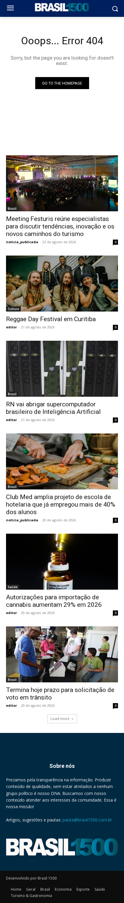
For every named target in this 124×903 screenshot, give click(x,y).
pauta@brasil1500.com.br (87, 820)
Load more (60, 718)
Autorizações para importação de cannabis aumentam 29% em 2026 (54, 601)
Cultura (13, 309)
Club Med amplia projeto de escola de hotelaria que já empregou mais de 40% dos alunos (60, 504)
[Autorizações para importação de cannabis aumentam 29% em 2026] (62, 562)
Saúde (12, 587)
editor (11, 327)
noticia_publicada (22, 242)
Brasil (12, 208)
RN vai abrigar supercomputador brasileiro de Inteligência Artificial (53, 408)
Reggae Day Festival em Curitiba (51, 319)
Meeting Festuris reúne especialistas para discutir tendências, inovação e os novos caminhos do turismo (60, 226)
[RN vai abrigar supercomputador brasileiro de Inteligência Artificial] (62, 369)
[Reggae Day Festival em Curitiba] (62, 284)
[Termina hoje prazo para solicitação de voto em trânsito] (62, 654)
